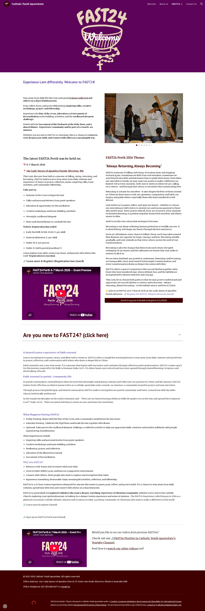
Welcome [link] (151, 4)
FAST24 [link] (176, 4)
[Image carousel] (144, 119)
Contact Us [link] (191, 4)
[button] (201, 4)
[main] (102, 36)
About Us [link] (164, 4)
